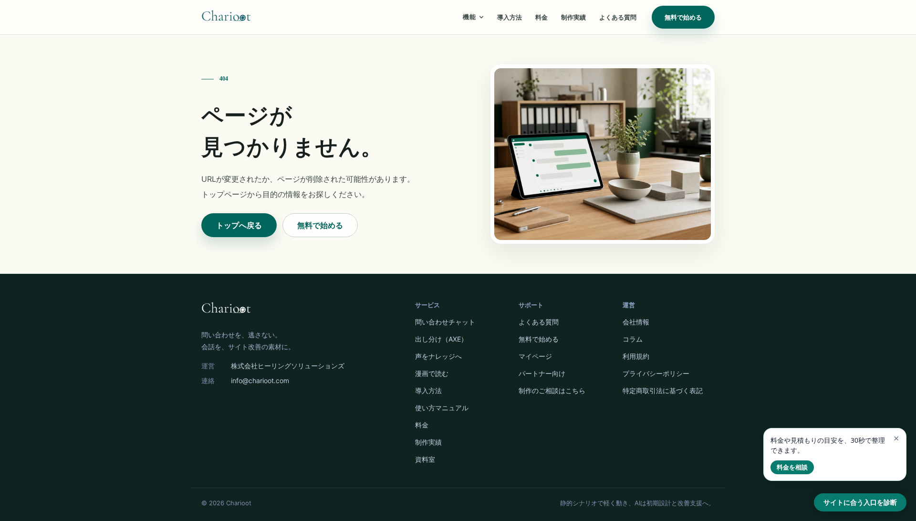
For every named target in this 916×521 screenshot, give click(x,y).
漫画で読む (431, 373)
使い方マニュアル (441, 408)
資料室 (425, 459)
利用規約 (636, 356)
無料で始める (683, 17)
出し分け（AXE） (441, 339)
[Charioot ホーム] (226, 17)
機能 (469, 17)
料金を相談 (792, 467)
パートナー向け (542, 373)
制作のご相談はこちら (552, 390)
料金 (541, 17)
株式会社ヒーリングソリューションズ (287, 366)
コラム (633, 339)
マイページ (535, 356)
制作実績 (573, 17)
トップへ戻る (239, 225)
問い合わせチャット (445, 322)
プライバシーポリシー (656, 373)
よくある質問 (617, 17)
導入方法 (509, 17)
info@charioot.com (260, 380)
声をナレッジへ (438, 356)
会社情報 (636, 322)
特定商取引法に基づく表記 (663, 390)
